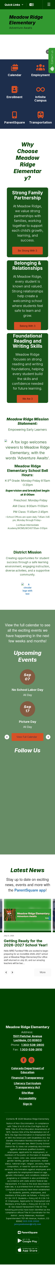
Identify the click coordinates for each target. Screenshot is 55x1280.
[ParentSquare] (27, 1232)
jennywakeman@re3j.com (27, 1224)
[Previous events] (7, 737)
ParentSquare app (30, 890)
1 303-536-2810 (31, 1049)
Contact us (52, 57)
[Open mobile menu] (49, 4)
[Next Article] (12, 972)
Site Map (27, 1092)
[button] (14, 4)
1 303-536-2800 (32, 1044)
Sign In (27, 1104)
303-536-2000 (31, 1221)
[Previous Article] (6, 972)
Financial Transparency (27, 1077)
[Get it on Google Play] (27, 1240)
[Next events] (48, 737)
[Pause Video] (48, 52)
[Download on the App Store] (27, 1249)
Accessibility (27, 1098)
